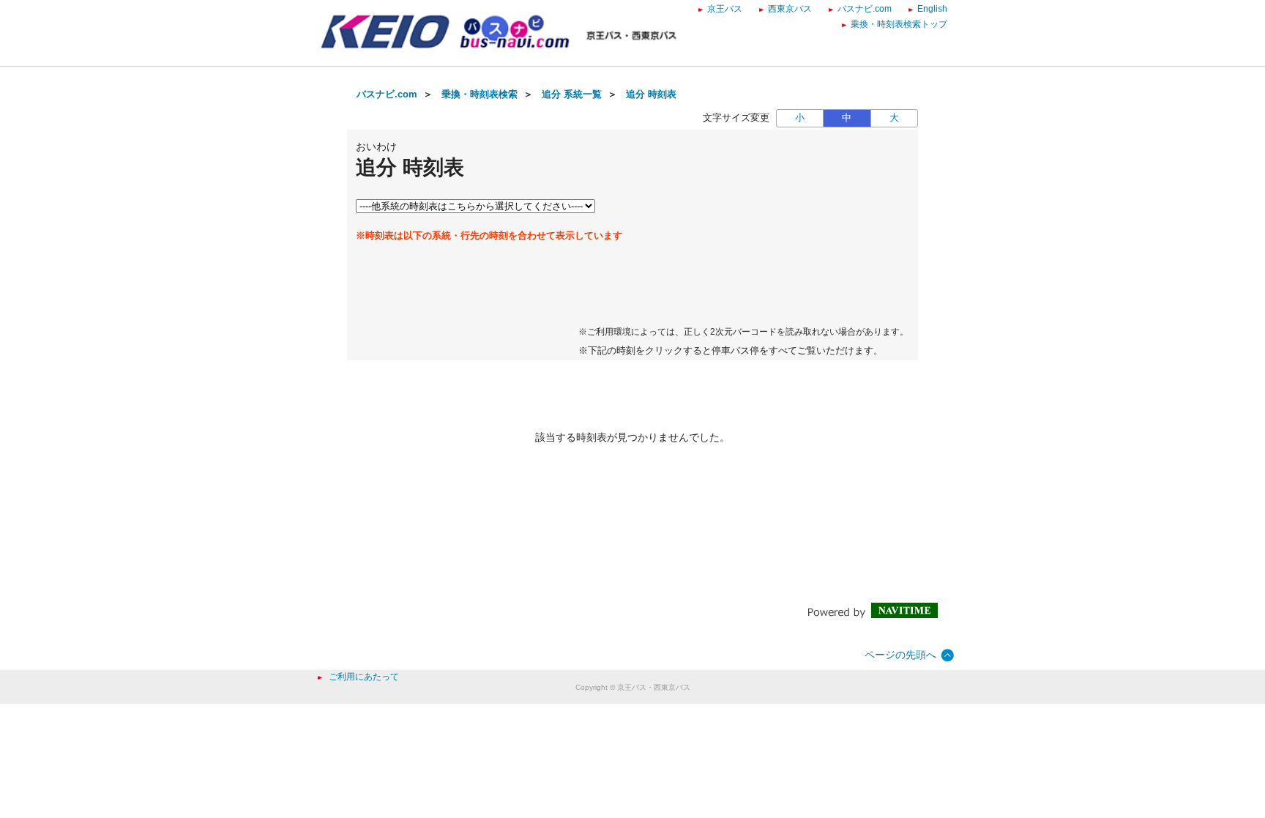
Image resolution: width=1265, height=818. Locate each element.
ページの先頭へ (900, 655)
